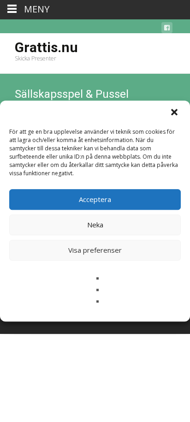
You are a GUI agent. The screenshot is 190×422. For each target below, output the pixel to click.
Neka (95, 224)
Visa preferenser (95, 250)
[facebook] (166, 29)
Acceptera (95, 199)
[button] (175, 113)
